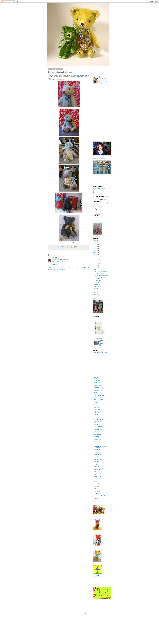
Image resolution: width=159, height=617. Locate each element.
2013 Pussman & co (101, 343)
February (97, 286)
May (96, 269)
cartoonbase (97, 406)
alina (95, 400)
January (97, 288)
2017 (95, 240)
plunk (95, 479)
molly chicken (97, 471)
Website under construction (101, 271)
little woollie (96, 463)
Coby (53, 257)
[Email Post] (67, 246)
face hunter (96, 431)
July (96, 265)
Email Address (97, 201)
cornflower (96, 412)
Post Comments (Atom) (59, 269)
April (96, 282)
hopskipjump (97, 444)
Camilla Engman (98, 378)
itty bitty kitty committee (99, 452)
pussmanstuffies (79, 76)
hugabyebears (97, 449)
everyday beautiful (98, 429)
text (96, 209)
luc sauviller (96, 464)
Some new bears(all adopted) (102, 275)
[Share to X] (73, 247)
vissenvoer (96, 498)
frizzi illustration (97, 434)
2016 (95, 242)
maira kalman (97, 466)
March (96, 284)
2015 (95, 244)
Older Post (86, 267)
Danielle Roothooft (98, 384)
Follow (94, 71)
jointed (53, 248)
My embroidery (97, 583)
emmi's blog (96, 428)
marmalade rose (97, 469)
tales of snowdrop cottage (100, 495)
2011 (95, 252)
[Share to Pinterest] (76, 247)
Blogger (85, 613)
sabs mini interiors (98, 485)
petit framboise (97, 476)
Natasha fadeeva (98, 390)
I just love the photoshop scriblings (100, 278)
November (97, 258)
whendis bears (97, 501)
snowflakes (96, 490)
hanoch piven (97, 441)
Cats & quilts (97, 380)
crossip (95, 417)
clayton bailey (97, 411)
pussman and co (104, 77)
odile (95, 474)
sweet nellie (96, 493)
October (97, 259)
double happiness (98, 424)
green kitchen (97, 436)
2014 (95, 246)
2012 (95, 250)
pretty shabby (97, 483)
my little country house (99, 473)
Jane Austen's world (98, 387)
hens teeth (96, 443)
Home (69, 267)
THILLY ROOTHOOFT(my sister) (101, 395)
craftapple (96, 414)
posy (95, 481)
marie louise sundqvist (99, 468)
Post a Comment (54, 264)
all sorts (95, 402)
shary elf (96, 488)
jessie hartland (97, 454)
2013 (95, 248)
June (96, 267)
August (97, 263)
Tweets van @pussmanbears (99, 188)
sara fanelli (96, 486)
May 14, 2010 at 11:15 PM (58, 261)
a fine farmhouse (98, 397)
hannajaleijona (97, 439)
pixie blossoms (97, 478)
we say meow (97, 500)
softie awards (97, 491)
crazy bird (96, 416)
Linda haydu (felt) (98, 389)
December (97, 256)
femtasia (96, 433)
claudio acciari (97, 409)
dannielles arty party (98, 419)
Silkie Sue (96, 394)
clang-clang (96, 407)
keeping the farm (98, 459)
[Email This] (70, 247)
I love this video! (98, 273)
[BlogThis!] (72, 247)
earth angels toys (98, 426)
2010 (95, 254)
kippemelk (96, 461)
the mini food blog (98, 496)
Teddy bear (60, 248)
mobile (97, 211)
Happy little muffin (98, 385)
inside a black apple (98, 451)
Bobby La (96, 377)
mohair (56, 248)
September (98, 261)
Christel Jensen (97, 382)
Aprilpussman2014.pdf (98, 90)
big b (95, 404)
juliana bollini (97, 457)
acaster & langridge (98, 399)
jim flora (96, 456)
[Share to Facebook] (75, 247)
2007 (95, 294)
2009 (95, 291)
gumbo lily (96, 438)
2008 (95, 292)
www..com (99, 338)
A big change (98, 280)
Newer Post (51, 267)
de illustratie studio (98, 421)
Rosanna (96, 392)
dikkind (95, 422)
